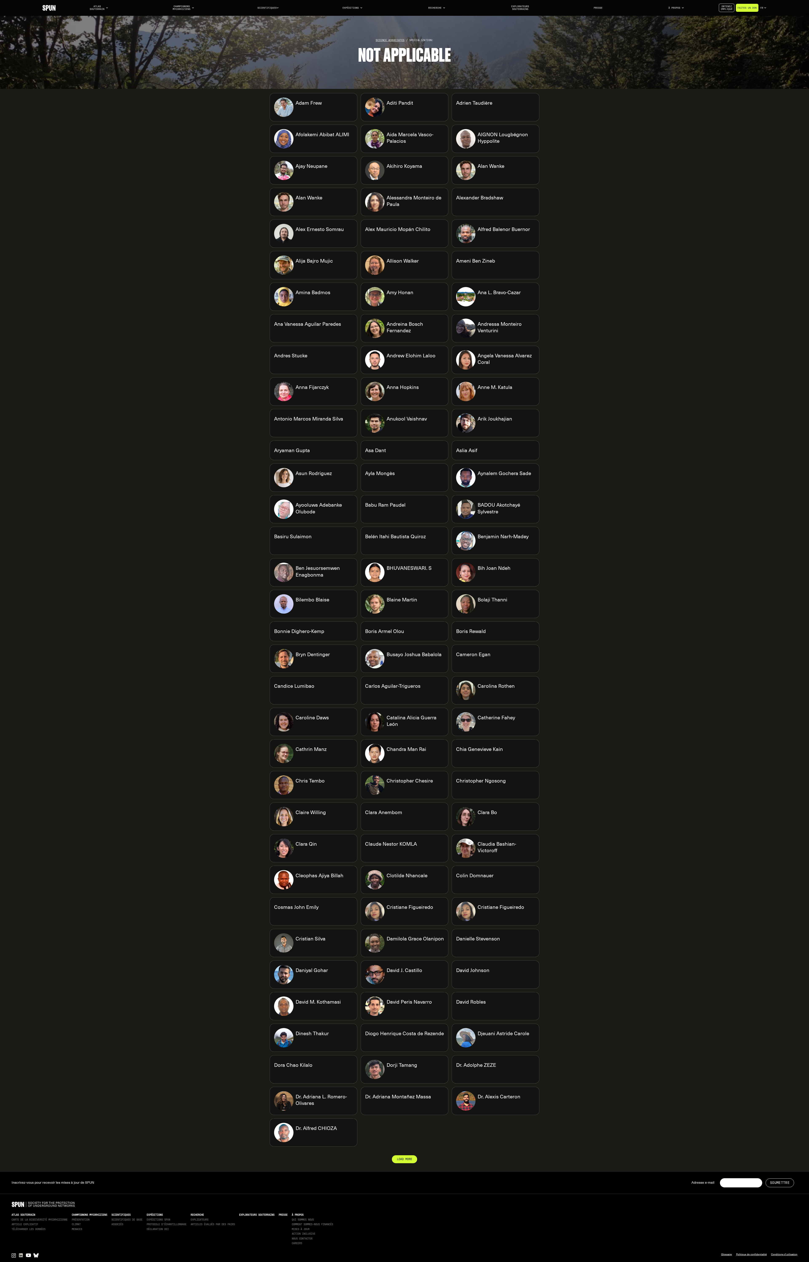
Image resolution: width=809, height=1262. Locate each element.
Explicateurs (199, 1219)
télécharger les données (29, 1229)
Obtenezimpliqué (727, 8)
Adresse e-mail (702, 1183)
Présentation (81, 1219)
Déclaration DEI (158, 1229)
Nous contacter (302, 1238)
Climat (76, 1224)
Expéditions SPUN (158, 1219)
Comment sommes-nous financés (312, 1224)
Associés (117, 1224)
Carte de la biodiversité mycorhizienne (40, 1219)
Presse (598, 8)
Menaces (77, 1229)
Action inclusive (303, 1233)
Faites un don (747, 8)
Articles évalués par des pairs (213, 1224)
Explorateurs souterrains (520, 8)
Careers (297, 1243)
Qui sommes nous (303, 1219)
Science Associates (390, 40)
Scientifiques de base (126, 1219)
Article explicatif (25, 1224)
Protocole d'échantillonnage (166, 1224)
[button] (99, 8)
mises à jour (300, 1229)
